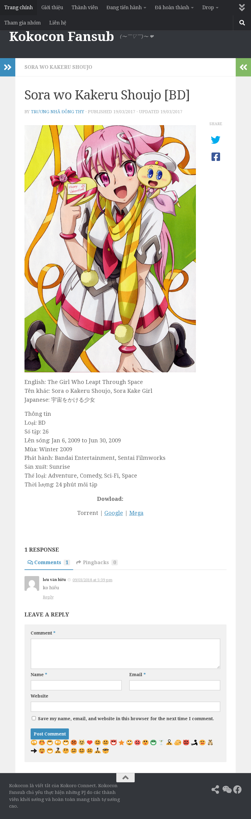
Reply (48, 597)
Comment (43, 633)
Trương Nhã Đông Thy (57, 111)
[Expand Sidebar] (7, 67)
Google (113, 513)
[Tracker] (215, 789)
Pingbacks (99, 562)
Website (39, 696)
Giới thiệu (52, 7)
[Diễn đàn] (226, 789)
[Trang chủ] (204, 789)
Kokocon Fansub (61, 36)
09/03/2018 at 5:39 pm (92, 580)
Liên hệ (57, 23)
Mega (136, 513)
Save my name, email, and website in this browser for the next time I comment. (126, 718)
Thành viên (85, 7)
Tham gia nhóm (22, 23)
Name (39, 674)
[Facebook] (237, 789)
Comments (51, 562)
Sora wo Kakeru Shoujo (58, 67)
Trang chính (18, 7)
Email (137, 674)
